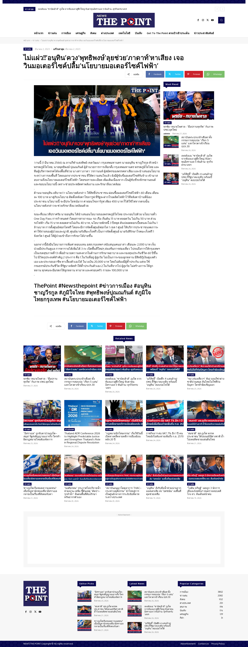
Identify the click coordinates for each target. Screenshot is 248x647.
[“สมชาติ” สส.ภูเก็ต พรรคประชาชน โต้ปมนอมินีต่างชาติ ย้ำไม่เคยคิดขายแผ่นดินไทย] (206, 413)
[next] (222, 9)
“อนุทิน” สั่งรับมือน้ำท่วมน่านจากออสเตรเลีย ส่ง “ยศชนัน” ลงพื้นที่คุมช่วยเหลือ (163, 491)
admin (166, 133)
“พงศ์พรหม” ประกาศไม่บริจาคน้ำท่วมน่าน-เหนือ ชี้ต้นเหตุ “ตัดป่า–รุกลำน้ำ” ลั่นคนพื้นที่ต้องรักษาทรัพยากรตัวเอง (82, 492)
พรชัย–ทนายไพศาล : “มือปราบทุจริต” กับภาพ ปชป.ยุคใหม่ (188, 128)
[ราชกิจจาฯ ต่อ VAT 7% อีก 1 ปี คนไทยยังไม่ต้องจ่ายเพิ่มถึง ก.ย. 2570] (165, 413)
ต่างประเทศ (69, 429)
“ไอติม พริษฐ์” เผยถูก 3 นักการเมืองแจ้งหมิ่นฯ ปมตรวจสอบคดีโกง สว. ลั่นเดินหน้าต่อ (204, 491)
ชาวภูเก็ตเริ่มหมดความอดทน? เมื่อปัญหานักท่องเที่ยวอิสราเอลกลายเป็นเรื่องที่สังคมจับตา (40, 491)
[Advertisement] (124, 540)
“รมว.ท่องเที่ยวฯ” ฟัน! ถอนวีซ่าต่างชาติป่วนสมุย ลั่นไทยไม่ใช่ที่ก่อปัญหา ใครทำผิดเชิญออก (205, 381)
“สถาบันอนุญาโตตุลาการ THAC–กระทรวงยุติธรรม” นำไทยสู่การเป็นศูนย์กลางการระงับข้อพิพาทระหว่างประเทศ (123, 492)
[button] (221, 20)
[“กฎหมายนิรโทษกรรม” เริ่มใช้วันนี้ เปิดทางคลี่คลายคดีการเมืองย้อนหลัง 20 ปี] (124, 413)
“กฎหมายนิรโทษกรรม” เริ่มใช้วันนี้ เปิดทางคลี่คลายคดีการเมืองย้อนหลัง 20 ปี (124, 436)
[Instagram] (203, 20)
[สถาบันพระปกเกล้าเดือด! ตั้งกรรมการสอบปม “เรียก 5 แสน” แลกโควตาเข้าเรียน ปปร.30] (171, 142)
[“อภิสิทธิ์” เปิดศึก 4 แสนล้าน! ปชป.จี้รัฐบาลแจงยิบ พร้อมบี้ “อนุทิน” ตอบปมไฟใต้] (171, 179)
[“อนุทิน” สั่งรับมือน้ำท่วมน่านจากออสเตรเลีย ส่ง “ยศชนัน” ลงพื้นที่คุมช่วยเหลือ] (165, 468)
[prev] (217, 9)
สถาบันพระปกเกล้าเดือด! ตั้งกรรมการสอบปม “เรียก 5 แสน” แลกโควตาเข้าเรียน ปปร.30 (196, 142)
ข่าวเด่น (36, 40)
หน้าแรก (26, 40)
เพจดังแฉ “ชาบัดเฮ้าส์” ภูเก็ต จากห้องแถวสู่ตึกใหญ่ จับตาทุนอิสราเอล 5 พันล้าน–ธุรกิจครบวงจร (197, 160)
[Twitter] (207, 20)
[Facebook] (198, 20)
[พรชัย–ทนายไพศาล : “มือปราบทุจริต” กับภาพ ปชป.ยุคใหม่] (188, 105)
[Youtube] (212, 20)
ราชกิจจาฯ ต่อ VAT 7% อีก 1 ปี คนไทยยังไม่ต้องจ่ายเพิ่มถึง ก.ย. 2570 (165, 435)
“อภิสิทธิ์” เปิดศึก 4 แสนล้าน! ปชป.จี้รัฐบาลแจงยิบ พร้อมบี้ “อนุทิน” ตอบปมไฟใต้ (75, 9)
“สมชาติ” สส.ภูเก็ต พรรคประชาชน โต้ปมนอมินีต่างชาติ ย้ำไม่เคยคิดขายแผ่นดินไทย (205, 436)
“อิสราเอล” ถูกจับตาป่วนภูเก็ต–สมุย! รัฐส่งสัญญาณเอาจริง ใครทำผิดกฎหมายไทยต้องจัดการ (41, 436)
